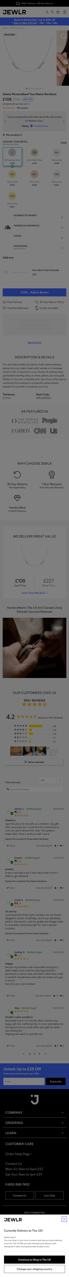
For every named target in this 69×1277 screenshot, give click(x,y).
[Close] (64, 1219)
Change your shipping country (34, 1269)
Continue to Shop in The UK (34, 1259)
